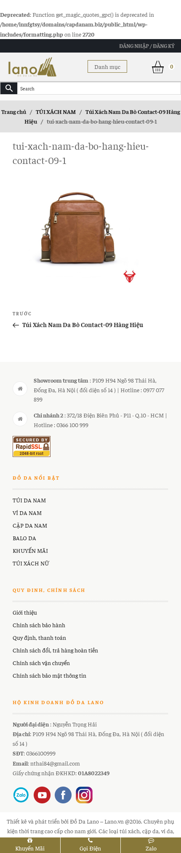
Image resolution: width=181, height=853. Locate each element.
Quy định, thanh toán (39, 637)
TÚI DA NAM (29, 500)
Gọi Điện (90, 848)
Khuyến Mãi (30, 848)
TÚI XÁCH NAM (56, 111)
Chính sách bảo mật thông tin (49, 675)
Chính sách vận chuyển (41, 662)
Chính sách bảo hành (39, 625)
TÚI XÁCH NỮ (31, 563)
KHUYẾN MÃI (30, 550)
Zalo (151, 848)
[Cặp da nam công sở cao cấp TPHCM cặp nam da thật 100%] (32, 65)
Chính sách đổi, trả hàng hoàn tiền (55, 650)
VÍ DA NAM (27, 512)
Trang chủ (13, 111)
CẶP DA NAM (30, 525)
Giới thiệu (25, 612)
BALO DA (24, 537)
